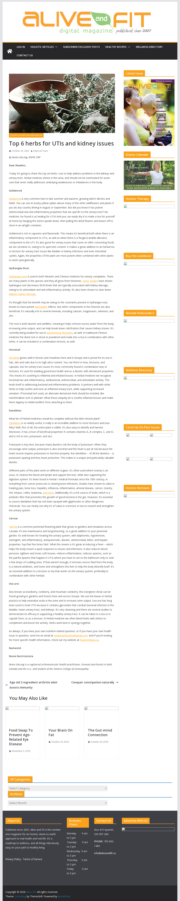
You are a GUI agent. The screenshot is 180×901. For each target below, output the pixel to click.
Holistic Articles (42, 46)
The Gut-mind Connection (100, 732)
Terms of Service (32, 859)
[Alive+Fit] (9, 51)
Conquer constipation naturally (92, 682)
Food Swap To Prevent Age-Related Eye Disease (21, 737)
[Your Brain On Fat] (62, 709)
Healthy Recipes (115, 46)
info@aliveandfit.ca (105, 853)
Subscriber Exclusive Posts (81, 46)
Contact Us (25, 55)
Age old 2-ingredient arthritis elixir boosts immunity (33, 684)
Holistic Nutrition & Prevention (26, 135)
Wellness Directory (149, 46)
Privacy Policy (13, 859)
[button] (55, 46)
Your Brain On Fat (61, 732)
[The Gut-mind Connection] (101, 709)
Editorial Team (40, 150)
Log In (21, 46)
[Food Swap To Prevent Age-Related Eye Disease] (22, 709)
